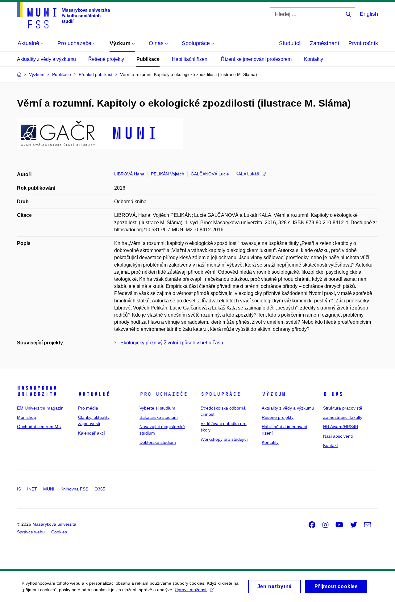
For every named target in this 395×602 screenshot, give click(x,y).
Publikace (148, 59)
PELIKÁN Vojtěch (167, 173)
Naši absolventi (338, 436)
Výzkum (274, 394)
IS (19, 488)
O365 (99, 488)
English (369, 14)
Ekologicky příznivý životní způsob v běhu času (171, 342)
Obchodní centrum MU (39, 426)
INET (32, 488)
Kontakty (313, 59)
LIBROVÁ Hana (129, 173)
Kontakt (330, 445)
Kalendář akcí (91, 433)
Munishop (26, 417)
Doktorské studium (157, 442)
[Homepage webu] (63, 15)
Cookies (59, 531)
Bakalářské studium (158, 417)
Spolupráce (221, 394)
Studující (290, 43)
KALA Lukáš (247, 173)
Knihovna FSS (74, 488)
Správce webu (31, 531)
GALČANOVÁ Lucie (210, 173)
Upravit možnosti (191, 589)
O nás (333, 394)
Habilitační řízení (190, 59)
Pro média (88, 408)
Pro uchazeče (163, 394)
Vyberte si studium (157, 408)
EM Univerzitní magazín (40, 408)
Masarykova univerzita (37, 391)
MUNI (48, 488)
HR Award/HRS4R (340, 426)
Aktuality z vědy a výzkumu (46, 59)
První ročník (363, 43)
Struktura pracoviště (342, 408)
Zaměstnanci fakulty (342, 417)
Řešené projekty (106, 59)
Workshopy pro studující (224, 439)
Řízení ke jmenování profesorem (256, 59)
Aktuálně (94, 394)
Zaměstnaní (324, 43)
